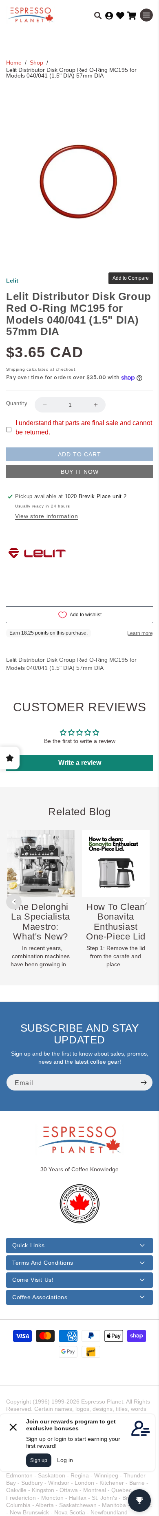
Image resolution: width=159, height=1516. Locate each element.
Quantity (16, 403)
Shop (36, 62)
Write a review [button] (79, 762)
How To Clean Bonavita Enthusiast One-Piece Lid (116, 922)
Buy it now (80, 472)
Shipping (15, 369)
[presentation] (14, 901)
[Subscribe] (143, 1082)
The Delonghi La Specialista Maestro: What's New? (40, 922)
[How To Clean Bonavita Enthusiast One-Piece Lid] (116, 863)
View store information (46, 516)
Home (14, 62)
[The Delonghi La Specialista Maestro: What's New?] (41, 863)
